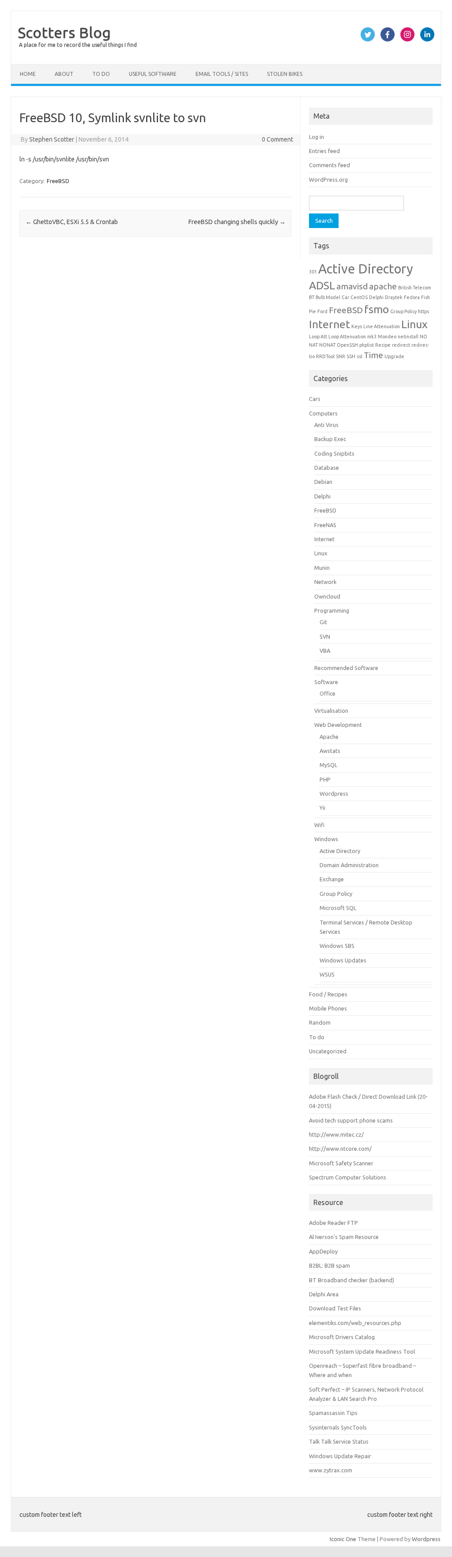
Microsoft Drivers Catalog (342, 1337)
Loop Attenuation (347, 336)
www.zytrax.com (330, 1470)
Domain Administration (349, 865)
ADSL (322, 285)
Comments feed (329, 165)
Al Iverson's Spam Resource (344, 1237)
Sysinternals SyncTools (338, 1427)
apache (383, 286)
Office (327, 693)
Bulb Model (328, 297)
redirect (401, 345)
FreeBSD (58, 181)
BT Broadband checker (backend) (351, 1280)
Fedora (412, 297)
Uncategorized (328, 1051)
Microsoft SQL (338, 908)
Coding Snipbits (334, 453)
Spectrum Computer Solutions (347, 1177)
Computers (323, 413)
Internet (329, 324)
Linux (414, 324)
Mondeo (387, 336)
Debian (323, 482)
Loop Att (318, 336)
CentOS (359, 297)
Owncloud (327, 596)
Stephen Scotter (51, 139)
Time (373, 355)
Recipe (383, 345)
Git (323, 622)
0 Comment (277, 139)
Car (345, 297)
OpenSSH (347, 345)
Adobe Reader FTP (333, 1223)
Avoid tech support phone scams (351, 1120)
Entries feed (324, 151)
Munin (322, 568)
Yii (322, 808)
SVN (325, 636)
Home (28, 74)
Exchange (332, 879)
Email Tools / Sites (222, 74)
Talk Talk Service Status (339, 1441)
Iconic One (343, 1539)
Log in (316, 137)
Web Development (338, 725)
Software (326, 682)
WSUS (327, 974)
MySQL (328, 765)
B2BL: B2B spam (329, 1265)
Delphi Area (324, 1294)
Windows (326, 839)
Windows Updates (343, 960)
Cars (314, 399)
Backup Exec (330, 439)
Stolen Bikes (284, 74)
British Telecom (414, 287)
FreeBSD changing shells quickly (237, 221)
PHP (325, 779)
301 (313, 271)
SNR (340, 356)
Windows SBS (337, 946)
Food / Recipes (328, 994)
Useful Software (153, 74)
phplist (366, 345)
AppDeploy (323, 1251)
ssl (359, 356)
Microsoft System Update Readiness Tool (362, 1351)
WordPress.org (328, 179)
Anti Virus (326, 425)
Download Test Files (335, 1308)
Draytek (394, 297)
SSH (351, 356)
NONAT (327, 345)
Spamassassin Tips (333, 1413)
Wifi (319, 825)
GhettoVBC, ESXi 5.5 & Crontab (72, 221)
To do (101, 74)
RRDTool (325, 356)
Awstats (330, 751)
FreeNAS (325, 525)
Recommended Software (346, 668)
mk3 (372, 336)
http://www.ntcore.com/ (340, 1148)
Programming (331, 610)
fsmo (376, 309)
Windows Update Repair (340, 1456)
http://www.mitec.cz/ (336, 1134)
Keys (356, 326)
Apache (329, 737)
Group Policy (403, 311)
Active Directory (365, 269)
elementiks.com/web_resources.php (355, 1323)
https (423, 311)
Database (326, 467)
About (64, 74)
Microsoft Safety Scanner (341, 1163)
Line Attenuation (381, 326)
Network (325, 582)
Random (320, 1022)
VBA (325, 651)
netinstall (408, 336)
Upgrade (394, 356)
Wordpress (334, 793)
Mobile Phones (328, 1008)
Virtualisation (331, 710)
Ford (322, 311)
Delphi (376, 297)
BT (311, 297)
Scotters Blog (64, 32)
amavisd (352, 286)
